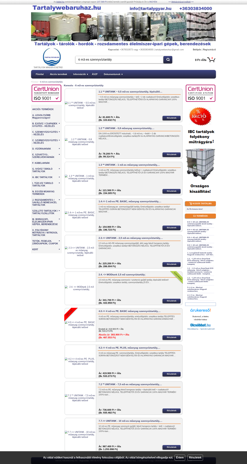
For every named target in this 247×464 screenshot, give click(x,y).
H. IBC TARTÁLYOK (46, 177)
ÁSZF (95, 74)
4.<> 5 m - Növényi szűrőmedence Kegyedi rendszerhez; (197, 297)
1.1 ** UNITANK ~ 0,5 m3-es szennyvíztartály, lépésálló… (130, 91)
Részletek (195, 457)
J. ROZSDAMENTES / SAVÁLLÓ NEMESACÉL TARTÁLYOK (46, 202)
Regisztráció (209, 49)
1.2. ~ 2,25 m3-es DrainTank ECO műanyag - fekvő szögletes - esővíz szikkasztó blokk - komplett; (200, 280)
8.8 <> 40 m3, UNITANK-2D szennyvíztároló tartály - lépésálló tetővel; (198, 239)
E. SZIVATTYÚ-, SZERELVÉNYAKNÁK (46, 155)
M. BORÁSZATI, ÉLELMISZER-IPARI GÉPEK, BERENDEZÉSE (46, 222)
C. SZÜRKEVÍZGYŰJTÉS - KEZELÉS (46, 141)
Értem (180, 457)
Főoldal (40, 74)
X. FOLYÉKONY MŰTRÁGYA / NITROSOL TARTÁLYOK (45, 232)
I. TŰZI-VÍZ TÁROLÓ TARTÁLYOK (46, 184)
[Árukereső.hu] (200, 312)
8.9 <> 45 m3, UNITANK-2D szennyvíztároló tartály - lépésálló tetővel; (198, 231)
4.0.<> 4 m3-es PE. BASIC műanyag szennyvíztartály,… (130, 311)
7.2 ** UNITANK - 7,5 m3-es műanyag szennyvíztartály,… (130, 384)
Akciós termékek (58, 74)
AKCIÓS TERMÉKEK (43, 109)
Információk (80, 74)
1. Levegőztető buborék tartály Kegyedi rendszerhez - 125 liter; (200, 254)
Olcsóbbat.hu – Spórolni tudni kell (200, 329)
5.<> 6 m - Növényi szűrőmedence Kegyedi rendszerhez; (197, 289)
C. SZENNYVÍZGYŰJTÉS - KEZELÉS (46, 133)
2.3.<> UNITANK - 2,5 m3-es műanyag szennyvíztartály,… (131, 238)
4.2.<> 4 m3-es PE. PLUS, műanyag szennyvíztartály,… (129, 347)
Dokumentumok (113, 74)
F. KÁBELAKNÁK (41, 163)
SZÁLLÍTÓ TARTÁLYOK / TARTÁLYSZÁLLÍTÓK (46, 212)
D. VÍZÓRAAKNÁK (46, 149)
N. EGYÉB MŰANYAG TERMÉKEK (43, 192)
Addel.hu (60, 2)
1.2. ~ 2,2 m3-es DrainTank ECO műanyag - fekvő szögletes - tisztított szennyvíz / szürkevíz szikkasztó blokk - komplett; (200, 271)
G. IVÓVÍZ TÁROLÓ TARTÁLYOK (46, 170)
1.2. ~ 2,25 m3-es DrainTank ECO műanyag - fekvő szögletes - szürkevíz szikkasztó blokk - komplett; (200, 261)
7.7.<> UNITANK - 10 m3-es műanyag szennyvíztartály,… (130, 421)
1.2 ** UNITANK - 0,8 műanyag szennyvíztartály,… (126, 128)
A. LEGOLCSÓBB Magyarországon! (41, 116)
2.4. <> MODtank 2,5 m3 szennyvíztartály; (122, 274)
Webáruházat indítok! (181, 2)
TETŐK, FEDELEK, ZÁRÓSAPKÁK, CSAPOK (46, 242)
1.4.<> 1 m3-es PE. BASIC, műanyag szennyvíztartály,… (130, 201)
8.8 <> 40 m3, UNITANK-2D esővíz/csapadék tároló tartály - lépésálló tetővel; (200, 247)
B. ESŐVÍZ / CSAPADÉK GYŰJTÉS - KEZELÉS (46, 124)
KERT (46, 249)
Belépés (197, 49)
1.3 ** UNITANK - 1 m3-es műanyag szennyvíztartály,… (129, 164)
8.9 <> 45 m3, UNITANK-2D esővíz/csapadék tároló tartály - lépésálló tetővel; (200, 224)
